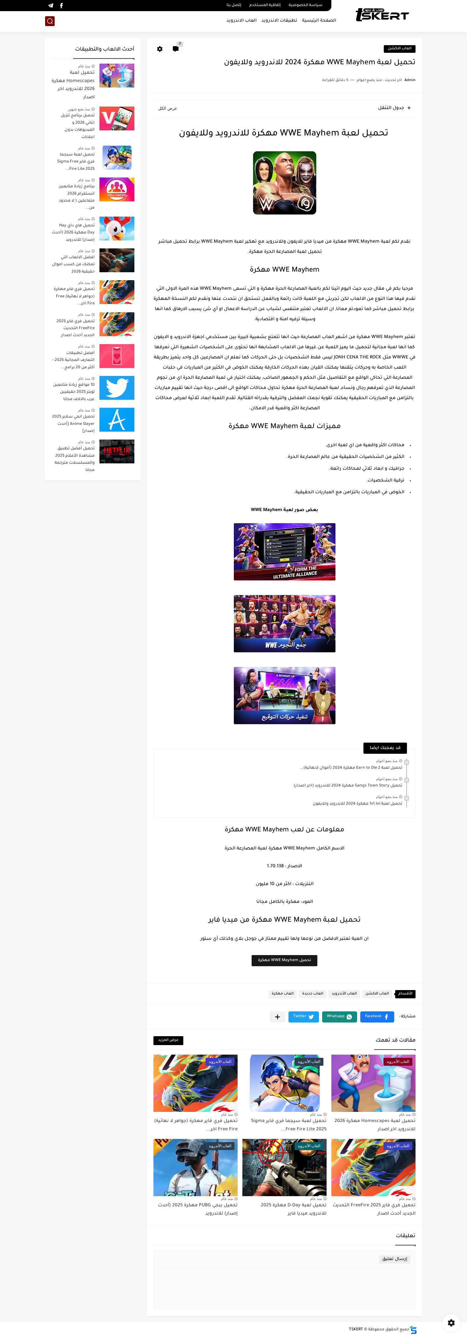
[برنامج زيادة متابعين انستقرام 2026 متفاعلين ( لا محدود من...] (116, 189)
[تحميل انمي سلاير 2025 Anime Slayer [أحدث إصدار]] (116, 420)
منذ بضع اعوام (386, 761)
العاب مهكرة (283, 994)
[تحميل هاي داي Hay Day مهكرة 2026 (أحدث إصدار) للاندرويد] (116, 228)
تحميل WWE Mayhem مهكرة (284, 960)
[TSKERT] (382, 15)
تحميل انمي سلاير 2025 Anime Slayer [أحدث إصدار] (73, 424)
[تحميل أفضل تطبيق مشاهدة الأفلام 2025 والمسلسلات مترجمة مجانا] (116, 451)
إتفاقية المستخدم (265, 5)
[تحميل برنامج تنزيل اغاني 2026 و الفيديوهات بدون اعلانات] (116, 118)
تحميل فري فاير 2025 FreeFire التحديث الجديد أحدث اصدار (76, 328)
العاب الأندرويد (344, 994)
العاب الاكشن (399, 49)
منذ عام (405, 1114)
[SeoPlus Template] (413, 1330)
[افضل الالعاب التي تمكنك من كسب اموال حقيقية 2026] (116, 260)
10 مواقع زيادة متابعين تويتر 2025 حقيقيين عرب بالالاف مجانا (74, 392)
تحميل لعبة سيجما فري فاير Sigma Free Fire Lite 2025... (76, 162)
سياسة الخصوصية (305, 5)
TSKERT (356, 1330)
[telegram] (50, 5)
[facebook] (61, 5)
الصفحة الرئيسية (319, 20)
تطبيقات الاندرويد (279, 20)
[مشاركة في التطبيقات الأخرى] (277, 1017)
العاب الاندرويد (242, 20)
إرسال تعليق (394, 1259)
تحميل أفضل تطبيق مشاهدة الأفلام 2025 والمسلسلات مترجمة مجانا (75, 459)
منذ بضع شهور (79, 109)
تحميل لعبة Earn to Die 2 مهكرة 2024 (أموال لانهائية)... (351, 768)
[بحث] (50, 21)
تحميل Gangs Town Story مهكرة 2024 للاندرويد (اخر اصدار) (348, 786)
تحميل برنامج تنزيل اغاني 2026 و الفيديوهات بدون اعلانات (78, 126)
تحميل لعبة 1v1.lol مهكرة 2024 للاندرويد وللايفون (357, 804)
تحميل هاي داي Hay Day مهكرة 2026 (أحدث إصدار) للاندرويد (73, 233)
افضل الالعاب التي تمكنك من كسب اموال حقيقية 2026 (73, 264)
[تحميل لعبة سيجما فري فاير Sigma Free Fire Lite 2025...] (116, 158)
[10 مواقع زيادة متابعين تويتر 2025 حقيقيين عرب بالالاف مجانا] (116, 388)
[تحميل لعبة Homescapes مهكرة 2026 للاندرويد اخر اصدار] (116, 75)
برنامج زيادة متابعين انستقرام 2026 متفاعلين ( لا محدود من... (76, 197)
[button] (377, 1017)
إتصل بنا (234, 5)
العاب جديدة (312, 994)
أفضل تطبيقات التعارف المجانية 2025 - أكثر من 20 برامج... (73, 360)
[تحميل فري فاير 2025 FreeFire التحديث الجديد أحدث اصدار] (116, 324)
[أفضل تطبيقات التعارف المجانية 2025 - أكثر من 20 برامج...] (116, 356)
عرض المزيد (168, 1040)
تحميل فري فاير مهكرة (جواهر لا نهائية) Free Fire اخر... (74, 296)
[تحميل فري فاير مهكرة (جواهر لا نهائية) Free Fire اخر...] (116, 292)
